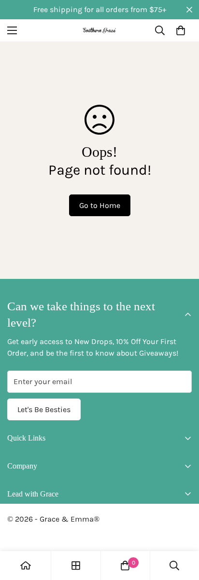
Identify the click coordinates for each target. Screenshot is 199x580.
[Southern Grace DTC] (99, 30)
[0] (181, 30)
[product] (25, 565)
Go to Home (99, 205)
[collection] (76, 565)
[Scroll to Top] (181, 529)
